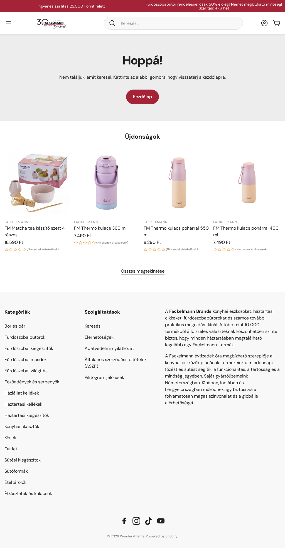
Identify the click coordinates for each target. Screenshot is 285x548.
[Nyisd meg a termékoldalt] (38, 183)
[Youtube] (161, 521)
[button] (173, 23)
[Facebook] (124, 521)
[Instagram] (136, 521)
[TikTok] (149, 521)
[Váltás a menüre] (8, 23)
